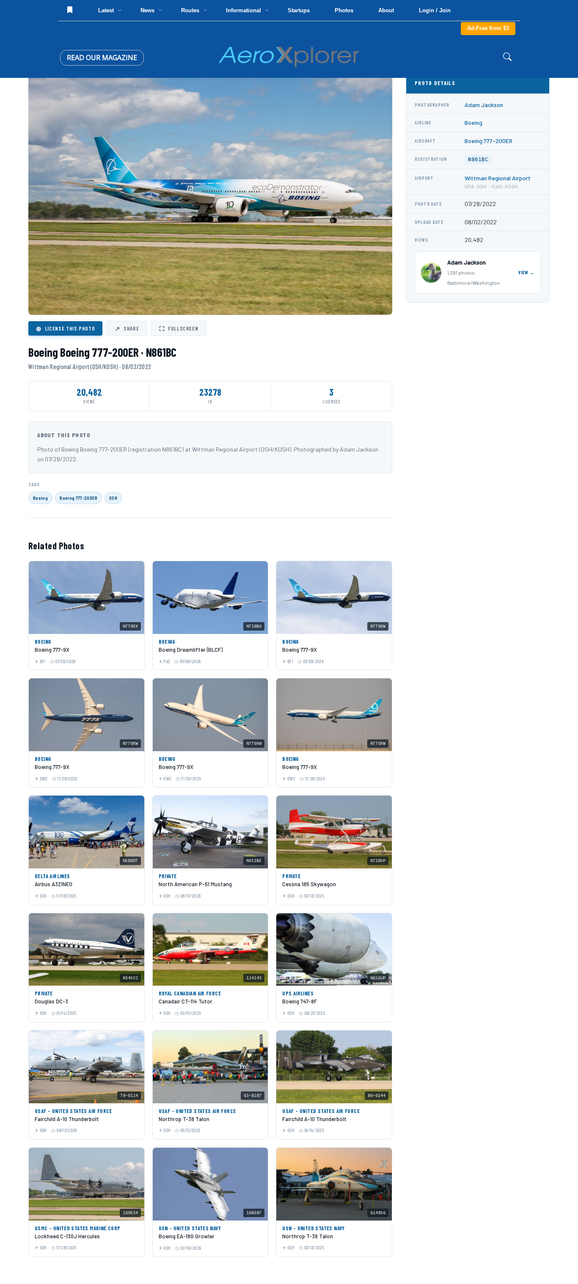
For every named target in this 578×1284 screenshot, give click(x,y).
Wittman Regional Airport (498, 178)
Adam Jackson (484, 104)
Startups (299, 10)
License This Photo (65, 328)
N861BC (478, 159)
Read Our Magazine (102, 57)
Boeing (40, 498)
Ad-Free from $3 (488, 28)
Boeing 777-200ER (78, 498)
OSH (113, 498)
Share (127, 328)
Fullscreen (178, 328)
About (386, 10)
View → (526, 272)
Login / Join (435, 10)
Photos (344, 10)
